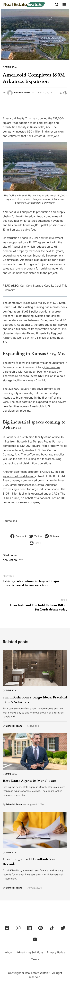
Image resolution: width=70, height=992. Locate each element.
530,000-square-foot (34, 445)
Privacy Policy (56, 952)
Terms (35, 959)
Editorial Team (22, 92)
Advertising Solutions (29, 952)
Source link (10, 521)
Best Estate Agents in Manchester (29, 780)
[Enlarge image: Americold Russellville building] (63, 146)
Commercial (10, 67)
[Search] (56, 4)
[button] (64, 4)
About (9, 952)
